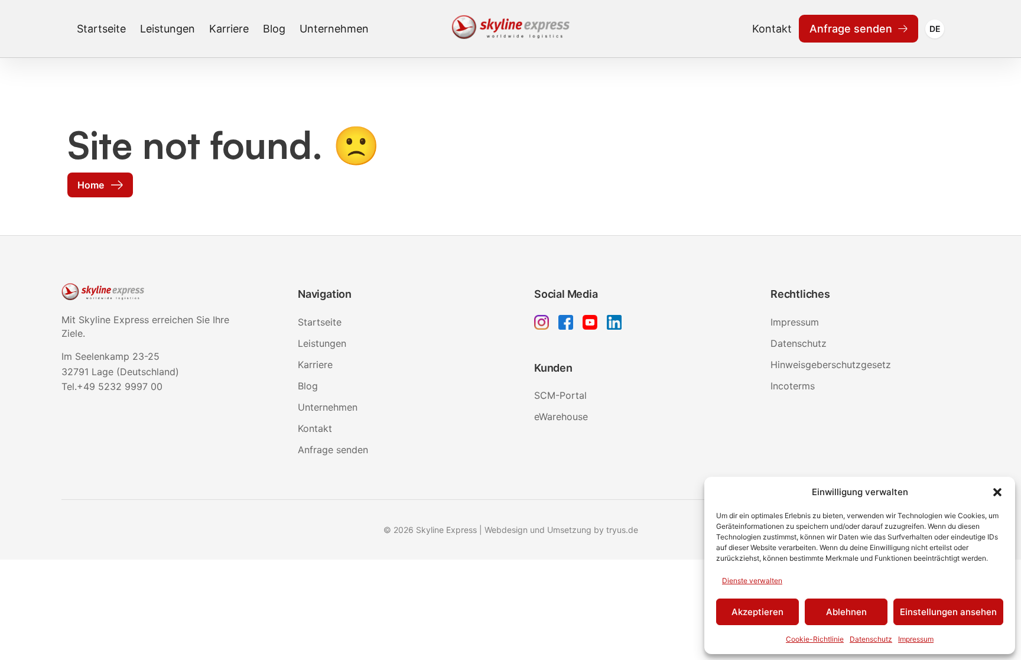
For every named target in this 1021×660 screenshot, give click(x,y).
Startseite (101, 28)
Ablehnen (846, 611)
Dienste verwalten (752, 580)
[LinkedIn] (614, 324)
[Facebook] (565, 324)
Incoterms (792, 386)
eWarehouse (561, 416)
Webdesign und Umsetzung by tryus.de (561, 530)
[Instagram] (541, 324)
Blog (274, 28)
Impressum (916, 639)
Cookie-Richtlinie (815, 639)
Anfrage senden (850, 28)
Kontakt (772, 28)
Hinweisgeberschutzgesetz (830, 364)
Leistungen (167, 28)
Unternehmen (334, 28)
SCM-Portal (560, 395)
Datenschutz (871, 639)
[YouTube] (590, 324)
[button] (997, 492)
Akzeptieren (757, 611)
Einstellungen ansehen (948, 611)
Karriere (229, 28)
